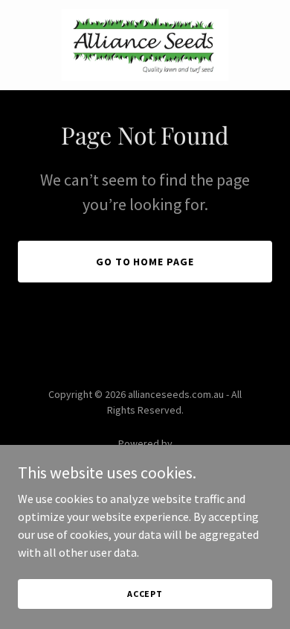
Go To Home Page (145, 261)
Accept (145, 593)
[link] (145, 45)
